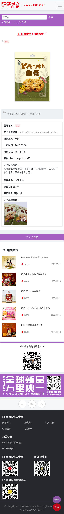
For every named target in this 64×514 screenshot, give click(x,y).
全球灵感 (21, 22)
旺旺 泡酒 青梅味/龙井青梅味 (34, 257)
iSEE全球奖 (8, 448)
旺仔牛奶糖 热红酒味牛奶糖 (34, 274)
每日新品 (6, 22)
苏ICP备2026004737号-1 (32, 509)
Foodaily (34, 506)
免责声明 (28, 428)
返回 (56, 507)
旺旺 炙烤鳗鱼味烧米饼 (31, 325)
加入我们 (49, 422)
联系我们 (28, 422)
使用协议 (6, 428)
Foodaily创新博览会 (12, 442)
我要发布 (33, 237)
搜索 (50, 17)
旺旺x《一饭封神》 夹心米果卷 (35, 308)
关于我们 (6, 422)
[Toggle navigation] (60, 5)
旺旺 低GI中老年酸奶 (30, 291)
